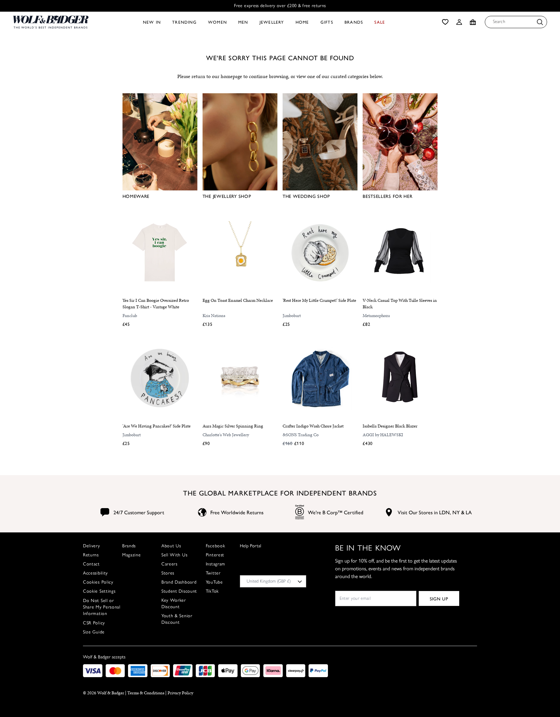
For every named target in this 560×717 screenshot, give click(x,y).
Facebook (215, 546)
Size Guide (94, 632)
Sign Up (439, 598)
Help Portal (250, 546)
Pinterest (215, 555)
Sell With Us (174, 555)
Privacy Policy (180, 693)
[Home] (50, 22)
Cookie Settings (99, 591)
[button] (459, 22)
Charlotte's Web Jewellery (226, 435)
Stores (167, 573)
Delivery (91, 546)
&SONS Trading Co (301, 435)
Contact (91, 564)
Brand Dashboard (179, 582)
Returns (91, 555)
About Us (171, 546)
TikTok (212, 591)
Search (499, 21)
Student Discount (179, 591)
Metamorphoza (376, 316)
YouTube (214, 582)
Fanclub (129, 316)
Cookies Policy (98, 582)
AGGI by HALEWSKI (383, 435)
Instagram (215, 564)
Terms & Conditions (145, 693)
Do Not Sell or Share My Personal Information (102, 607)
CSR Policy (94, 623)
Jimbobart (292, 316)
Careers (169, 564)
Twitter (213, 573)
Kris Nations (214, 316)
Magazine (131, 555)
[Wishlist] (445, 22)
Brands (129, 546)
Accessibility (95, 573)
